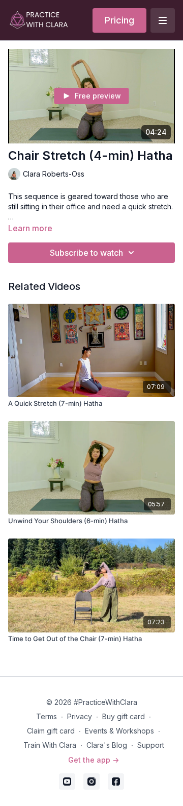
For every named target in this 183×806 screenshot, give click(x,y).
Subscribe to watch (86, 253)
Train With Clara (49, 745)
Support (150, 745)
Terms (46, 716)
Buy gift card (123, 716)
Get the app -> (93, 759)
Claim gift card (51, 730)
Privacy (79, 716)
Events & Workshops (119, 730)
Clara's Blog (106, 745)
